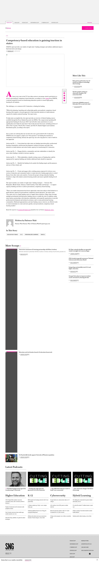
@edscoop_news (49, 210)
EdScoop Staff (24, 254)
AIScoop (17, 22)
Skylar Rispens (78, 86)
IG (89, 553)
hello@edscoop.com (87, 550)
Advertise (89, 22)
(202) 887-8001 (85, 547)
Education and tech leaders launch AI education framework (35, 352)
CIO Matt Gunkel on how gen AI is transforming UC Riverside (15, 489)
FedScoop (25, 22)
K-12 (21, 234)
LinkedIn (87, 553)
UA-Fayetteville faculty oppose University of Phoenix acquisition (36, 455)
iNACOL (43, 234)
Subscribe (88, 28)
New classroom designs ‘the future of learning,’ (83, 489)
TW (84, 553)
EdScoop (9, 22)
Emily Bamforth (74, 262)
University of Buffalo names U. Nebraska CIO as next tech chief (81, 103)
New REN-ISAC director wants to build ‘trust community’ (60, 489)
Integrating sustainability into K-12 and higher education (80, 268)
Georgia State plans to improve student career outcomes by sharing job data (80, 276)
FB (82, 553)
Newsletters (84, 540)
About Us (8, 553)
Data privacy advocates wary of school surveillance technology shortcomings (81, 82)
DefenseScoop (35, 22)
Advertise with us (86, 544)
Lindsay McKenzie (24, 354)
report (47, 98)
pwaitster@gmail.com (24, 210)
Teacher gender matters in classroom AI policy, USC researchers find (80, 93)
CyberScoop (45, 22)
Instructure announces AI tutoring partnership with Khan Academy (38, 249)
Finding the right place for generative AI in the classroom (36, 489)
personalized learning (31, 234)
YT (92, 553)
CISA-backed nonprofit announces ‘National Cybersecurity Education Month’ (81, 259)
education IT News (12, 234)
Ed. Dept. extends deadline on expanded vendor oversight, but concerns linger (80, 250)
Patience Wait (11, 51)
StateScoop (54, 22)
